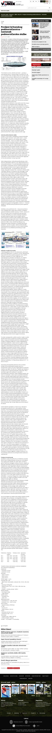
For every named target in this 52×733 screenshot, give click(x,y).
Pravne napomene (32, 731)
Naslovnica (6, 676)
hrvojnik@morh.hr (25, 702)
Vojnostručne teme (36, 676)
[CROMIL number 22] (47, 689)
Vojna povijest (45, 676)
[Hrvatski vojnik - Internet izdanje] (13, 3)
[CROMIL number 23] (39, 689)
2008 (16, 14)
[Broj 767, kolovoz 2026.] (6, 690)
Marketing (16, 713)
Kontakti (9, 713)
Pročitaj (36, 49)
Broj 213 (20, 14)
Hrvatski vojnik (5, 10)
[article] (41, 25)
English (45, 3)
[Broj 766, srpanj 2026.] (15, 689)
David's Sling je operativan (9, 660)
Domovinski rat (23, 678)
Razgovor (21, 676)
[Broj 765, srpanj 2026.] (23, 689)
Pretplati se (33, 713)
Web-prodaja (42, 713)
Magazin (11, 14)
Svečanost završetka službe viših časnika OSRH (13, 653)
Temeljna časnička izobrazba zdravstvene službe (13, 646)
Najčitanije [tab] (36, 65)
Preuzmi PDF (46, 49)
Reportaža (27, 676)
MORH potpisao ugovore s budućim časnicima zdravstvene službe (15, 632)
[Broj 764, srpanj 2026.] (31, 689)
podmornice (10, 668)
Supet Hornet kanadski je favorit (11, 639)
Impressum (24, 713)
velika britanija (16, 668)
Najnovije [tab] (46, 65)
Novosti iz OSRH (13, 676)
